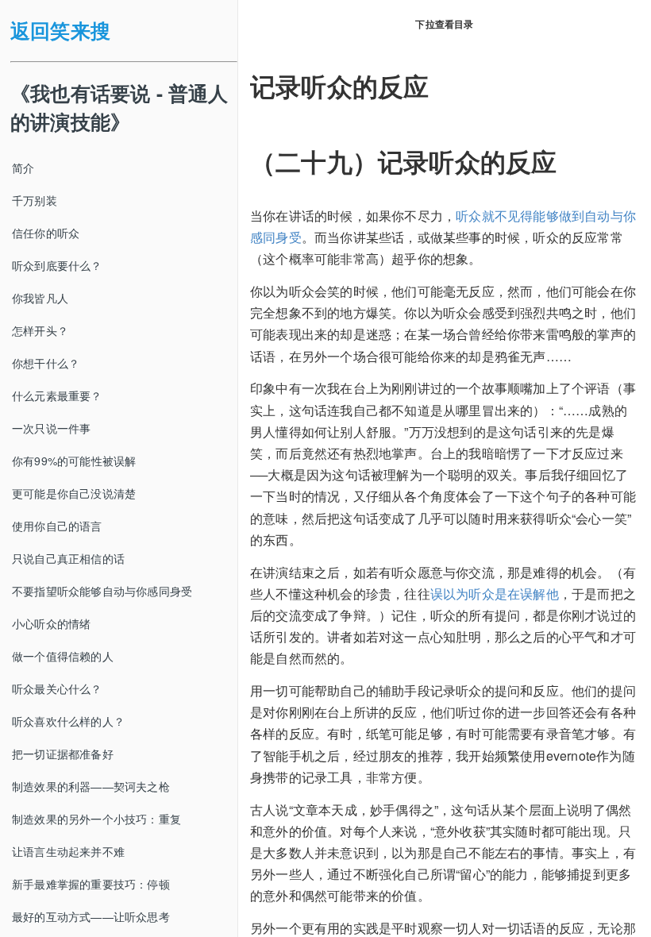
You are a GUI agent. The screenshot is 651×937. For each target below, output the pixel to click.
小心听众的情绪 (51, 623)
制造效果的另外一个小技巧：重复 (96, 819)
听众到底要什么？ (57, 265)
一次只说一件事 (51, 428)
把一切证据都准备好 (63, 754)
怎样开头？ (40, 330)
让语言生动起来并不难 (68, 851)
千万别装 (34, 200)
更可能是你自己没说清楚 (74, 493)
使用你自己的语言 (57, 526)
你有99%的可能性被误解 (74, 460)
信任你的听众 (45, 233)
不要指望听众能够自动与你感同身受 (102, 591)
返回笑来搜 (60, 30)
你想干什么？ (45, 363)
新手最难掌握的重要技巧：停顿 (91, 884)
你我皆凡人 (40, 298)
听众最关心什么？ (57, 688)
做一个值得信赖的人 (63, 656)
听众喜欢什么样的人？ (68, 721)
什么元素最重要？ (57, 395)
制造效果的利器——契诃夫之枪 (91, 786)
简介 (23, 167)
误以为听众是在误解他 (494, 593)
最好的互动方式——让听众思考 (91, 916)
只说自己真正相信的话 (68, 558)
